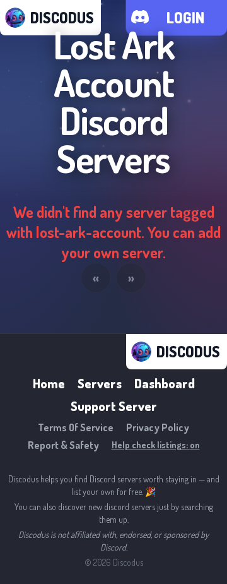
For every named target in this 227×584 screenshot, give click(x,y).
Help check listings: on (156, 444)
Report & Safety (63, 445)
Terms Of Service (76, 427)
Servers (100, 383)
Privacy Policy (157, 427)
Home (49, 383)
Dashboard (164, 383)
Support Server (114, 406)
